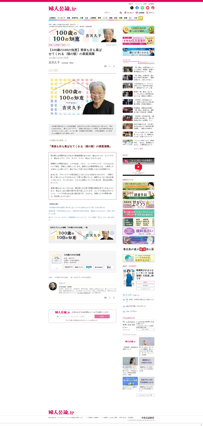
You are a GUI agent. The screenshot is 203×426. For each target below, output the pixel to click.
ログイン (151, 13)
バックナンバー (145, 289)
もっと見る (139, 148)
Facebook (114, 66)
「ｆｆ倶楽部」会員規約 (92, 417)
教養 (125, 18)
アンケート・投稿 (141, 4)
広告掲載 (130, 417)
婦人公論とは (52, 417)
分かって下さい (131, 311)
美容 (115, 18)
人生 (50, 70)
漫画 (99, 18)
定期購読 (151, 4)
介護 (81, 18)
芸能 (68, 18)
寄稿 (68, 45)
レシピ (105, 18)
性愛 (120, 18)
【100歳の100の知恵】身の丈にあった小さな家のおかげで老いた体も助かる (77, 207)
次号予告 (145, 285)
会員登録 (141, 13)
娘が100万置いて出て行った (136, 306)
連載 (140, 18)
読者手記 (75, 18)
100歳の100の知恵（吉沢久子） (67, 24)
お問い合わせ (122, 417)
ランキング (61, 18)
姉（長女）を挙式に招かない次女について (140, 300)
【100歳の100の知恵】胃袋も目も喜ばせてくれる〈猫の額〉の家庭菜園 (70, 26)
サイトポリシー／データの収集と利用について (70, 417)
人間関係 (93, 18)
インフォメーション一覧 (145, 395)
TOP (50, 24)
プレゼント (130, 13)
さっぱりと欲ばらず (83, 293)
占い (130, 18)
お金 (86, 18)
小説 (135, 18)
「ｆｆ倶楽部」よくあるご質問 (108, 417)
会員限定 (52, 18)
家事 (55, 70)
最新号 (131, 4)
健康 (110, 18)
